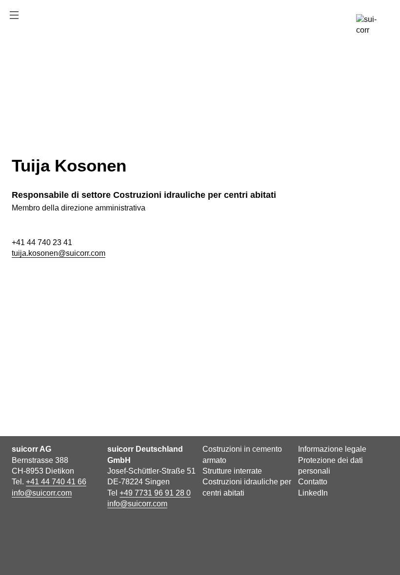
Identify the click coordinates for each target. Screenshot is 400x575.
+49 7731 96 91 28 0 (155, 493)
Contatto (312, 482)
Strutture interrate (232, 471)
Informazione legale (332, 449)
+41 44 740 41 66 (56, 482)
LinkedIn (313, 493)
